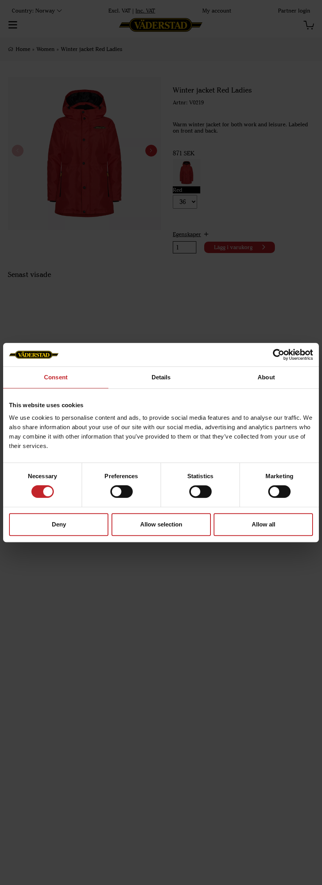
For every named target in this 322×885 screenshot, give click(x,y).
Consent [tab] (56, 377)
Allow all (263, 524)
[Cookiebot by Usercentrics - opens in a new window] (278, 355)
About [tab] (266, 377)
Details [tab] (161, 377)
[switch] (121, 491)
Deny (59, 524)
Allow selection (161, 524)
